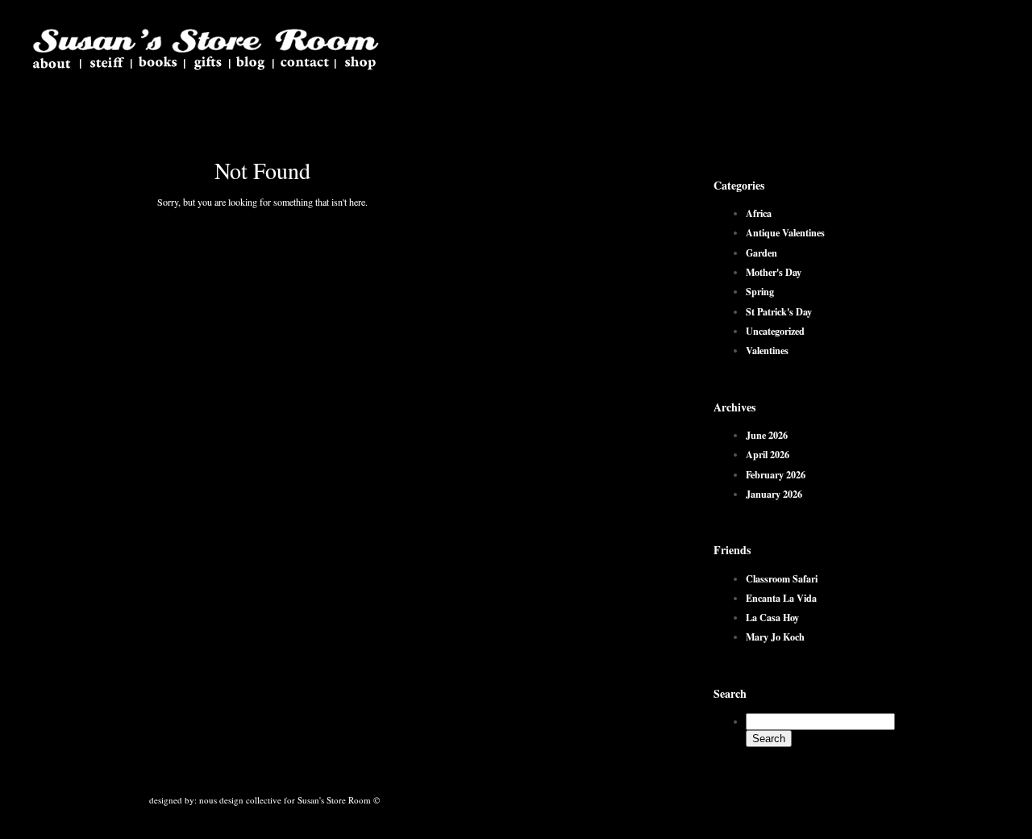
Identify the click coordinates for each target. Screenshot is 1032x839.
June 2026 (767, 435)
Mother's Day (773, 272)
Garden (761, 252)
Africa (759, 213)
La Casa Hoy (772, 617)
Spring (760, 291)
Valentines (767, 350)
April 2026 (767, 454)
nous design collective (240, 800)
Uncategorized (775, 330)
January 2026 (774, 493)
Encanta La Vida (781, 598)
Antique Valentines (785, 232)
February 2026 (775, 474)
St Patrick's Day (779, 311)
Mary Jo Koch (775, 636)
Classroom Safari (782, 578)
